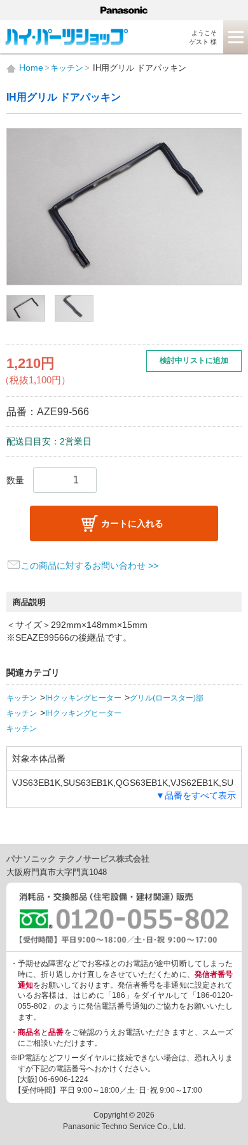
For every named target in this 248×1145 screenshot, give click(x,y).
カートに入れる (132, 523)
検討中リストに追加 (194, 360)
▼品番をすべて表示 (196, 795)
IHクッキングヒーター (83, 697)
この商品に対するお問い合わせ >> (89, 565)
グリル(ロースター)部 (166, 697)
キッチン (21, 697)
